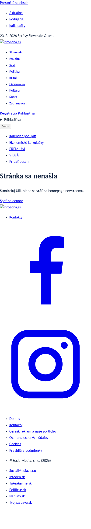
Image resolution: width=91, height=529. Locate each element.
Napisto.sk (17, 496)
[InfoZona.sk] (10, 42)
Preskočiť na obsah (14, 3)
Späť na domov (11, 201)
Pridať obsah (18, 162)
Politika (14, 72)
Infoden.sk (17, 477)
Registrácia (8, 113)
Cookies (15, 444)
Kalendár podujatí (22, 136)
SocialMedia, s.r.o (22, 471)
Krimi (13, 78)
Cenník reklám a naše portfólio (32, 431)
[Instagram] (45, 409)
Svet (12, 65)
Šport (13, 97)
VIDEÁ (14, 155)
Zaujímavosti (18, 103)
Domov (14, 419)
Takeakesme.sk (20, 483)
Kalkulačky (17, 26)
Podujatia (16, 19)
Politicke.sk (17, 490)
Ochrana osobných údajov (28, 438)
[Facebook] (45, 315)
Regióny (15, 59)
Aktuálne (16, 13)
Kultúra (14, 90)
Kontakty (15, 217)
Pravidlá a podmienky (25, 451)
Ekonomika (17, 84)
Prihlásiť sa (26, 113)
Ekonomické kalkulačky (26, 143)
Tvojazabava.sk (20, 503)
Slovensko (16, 52)
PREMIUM (17, 149)
